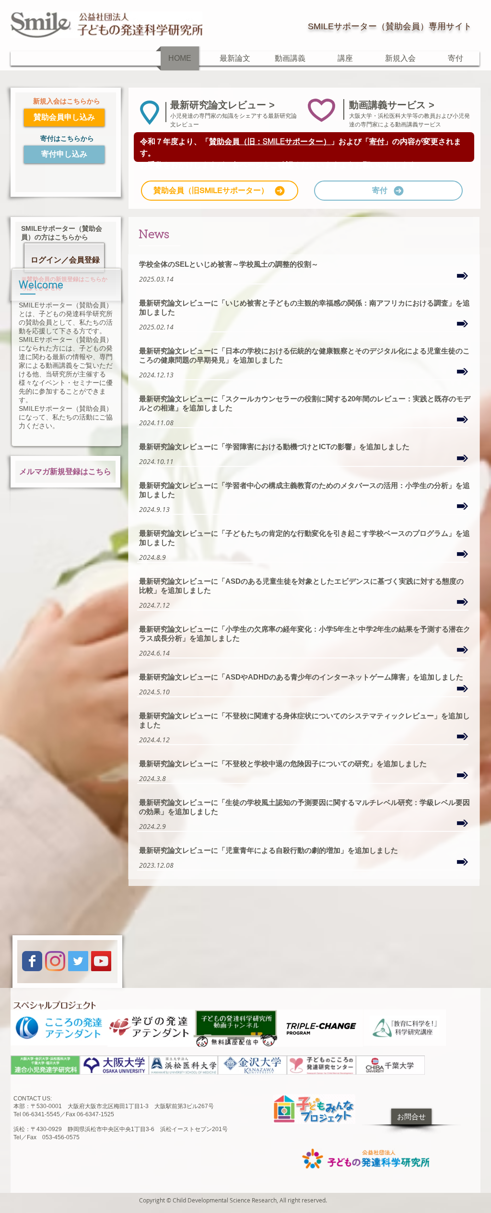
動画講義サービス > (391, 105)
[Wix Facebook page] (32, 961)
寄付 (377, 141)
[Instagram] (55, 961)
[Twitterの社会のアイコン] (78, 961)
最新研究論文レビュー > (224, 105)
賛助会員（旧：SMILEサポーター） (270, 141)
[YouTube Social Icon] (101, 961)
